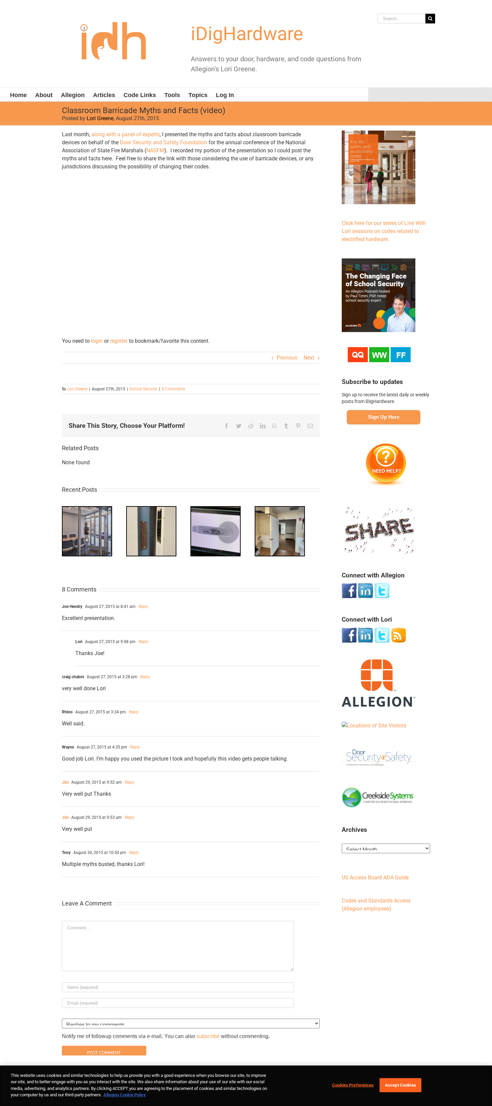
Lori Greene (100, 118)
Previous (287, 357)
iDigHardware (247, 34)
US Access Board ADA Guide (375, 877)
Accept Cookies (400, 1085)
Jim (65, 782)
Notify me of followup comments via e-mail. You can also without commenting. (166, 1036)
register (119, 341)
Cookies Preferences (353, 1085)
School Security (143, 389)
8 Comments (173, 389)
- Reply (142, 606)
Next (309, 357)
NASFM (155, 150)
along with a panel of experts (125, 134)
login (97, 341)
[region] (246, 1085)
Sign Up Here (383, 417)
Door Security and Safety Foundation (163, 142)
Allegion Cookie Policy (124, 1094)
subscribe (208, 1036)
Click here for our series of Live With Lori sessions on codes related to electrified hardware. (384, 231)
